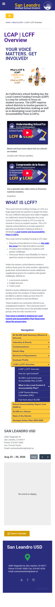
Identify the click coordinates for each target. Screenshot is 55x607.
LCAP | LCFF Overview (23, 364)
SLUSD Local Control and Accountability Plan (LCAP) (30, 379)
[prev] (42, 456)
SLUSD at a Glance (22, 411)
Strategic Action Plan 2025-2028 (28, 420)
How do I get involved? (28, 373)
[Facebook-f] (27, 580)
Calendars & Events (22, 342)
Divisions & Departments (25, 355)
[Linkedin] (33, 580)
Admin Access (42, 588)
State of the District (22, 416)
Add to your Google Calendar (20, 526)
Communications (21, 347)
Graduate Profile (20, 360)
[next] (48, 456)
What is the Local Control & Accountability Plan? (31, 386)
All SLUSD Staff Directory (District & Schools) (30, 336)
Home (8, 22)
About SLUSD (17, 22)
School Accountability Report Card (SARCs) (29, 405)
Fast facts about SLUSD (29, 400)
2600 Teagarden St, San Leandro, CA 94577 (27, 566)
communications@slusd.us (26, 571)
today (33, 456)
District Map (18, 351)
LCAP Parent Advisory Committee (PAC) (28, 393)
